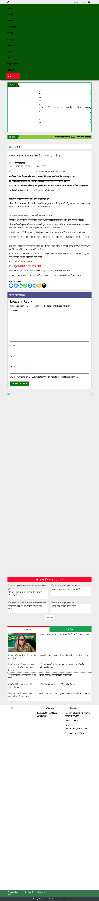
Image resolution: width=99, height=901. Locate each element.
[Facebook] (11, 285)
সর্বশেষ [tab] (28, 629)
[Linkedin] (20, 285)
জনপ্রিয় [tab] (70, 629)
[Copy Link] (39, 285)
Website (13, 366)
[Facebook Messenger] (30, 285)
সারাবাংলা (17, 147)
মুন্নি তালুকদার (20, 163)
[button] (13, 8)
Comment (15, 311)
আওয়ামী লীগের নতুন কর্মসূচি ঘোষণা (29, 266)
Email (13, 356)
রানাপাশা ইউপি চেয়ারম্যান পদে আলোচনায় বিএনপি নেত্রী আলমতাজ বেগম (56, 107)
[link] (13, 76)
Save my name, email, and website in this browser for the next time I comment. (45, 377)
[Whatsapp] (25, 285)
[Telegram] (34, 285)
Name (13, 346)
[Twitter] (16, 285)
